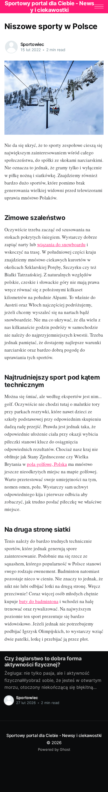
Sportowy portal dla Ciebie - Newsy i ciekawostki (54, 735)
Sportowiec (32, 44)
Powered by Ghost (54, 749)
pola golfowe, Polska (47, 464)
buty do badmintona (38, 601)
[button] (99, 6)
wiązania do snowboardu (61, 244)
